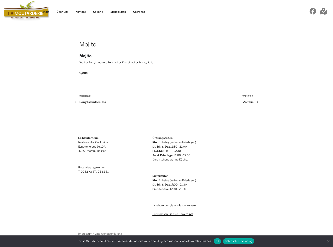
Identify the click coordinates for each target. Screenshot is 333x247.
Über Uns (62, 11)
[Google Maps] (323, 12)
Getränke (139, 11)
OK (217, 241)
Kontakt (81, 11)
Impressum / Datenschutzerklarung (100, 233)
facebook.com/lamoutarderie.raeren (174, 205)
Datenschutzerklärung (238, 241)
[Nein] (328, 241)
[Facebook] (312, 12)
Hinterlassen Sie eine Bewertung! (172, 214)
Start (46, 11)
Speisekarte (118, 11)
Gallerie (98, 11)
